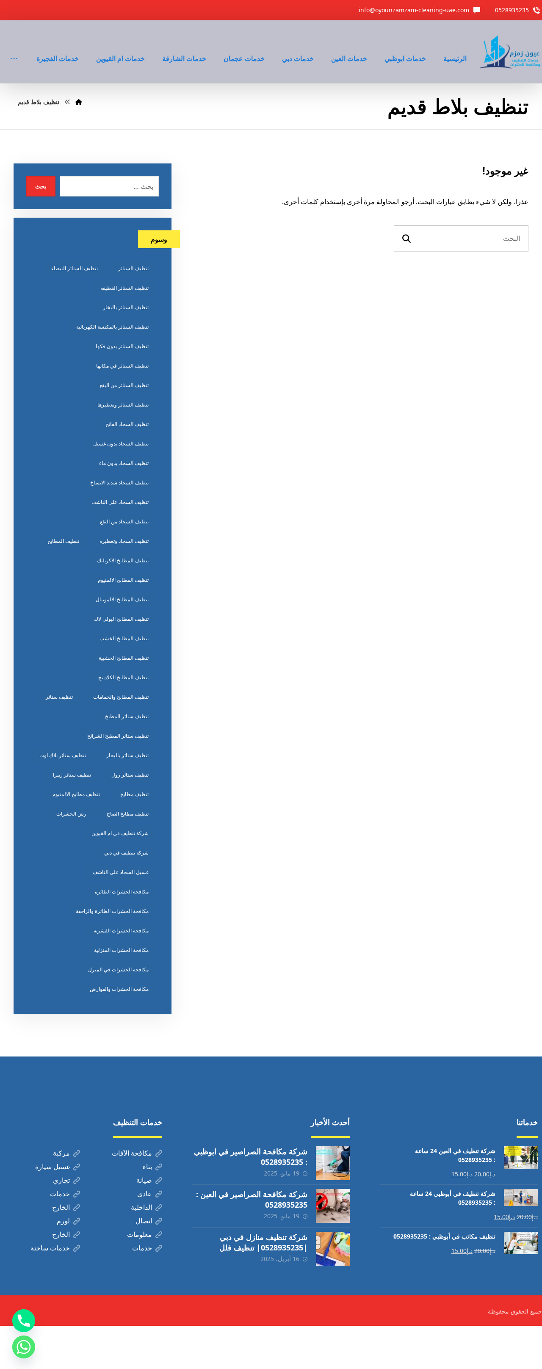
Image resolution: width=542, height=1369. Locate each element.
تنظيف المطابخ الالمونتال (122, 599)
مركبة (61, 1153)
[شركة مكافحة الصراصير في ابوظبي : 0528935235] (333, 1163)
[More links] (14, 47)
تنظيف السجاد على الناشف (120, 502)
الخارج (61, 1207)
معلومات (139, 1234)
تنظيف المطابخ (63, 541)
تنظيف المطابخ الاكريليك (123, 560)
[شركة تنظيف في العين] (511, 51)
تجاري (61, 1180)
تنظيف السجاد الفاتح (127, 424)
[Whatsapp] (23, 1347)
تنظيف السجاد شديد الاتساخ (119, 482)
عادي (144, 1193)
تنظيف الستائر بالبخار (126, 307)
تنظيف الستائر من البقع (124, 385)
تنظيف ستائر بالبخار (127, 755)
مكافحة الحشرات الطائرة (122, 891)
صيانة (144, 1180)
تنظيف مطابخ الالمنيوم (76, 794)
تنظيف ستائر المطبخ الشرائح (118, 735)
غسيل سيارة (52, 1166)
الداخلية (141, 1207)
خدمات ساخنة (50, 1248)
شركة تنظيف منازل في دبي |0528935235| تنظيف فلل (263, 1242)
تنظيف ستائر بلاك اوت (62, 755)
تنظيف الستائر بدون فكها (122, 346)
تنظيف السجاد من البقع (124, 521)
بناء (147, 1166)
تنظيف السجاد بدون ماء (124, 463)
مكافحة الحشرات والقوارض (119, 989)
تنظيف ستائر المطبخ (127, 716)
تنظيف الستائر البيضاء (74, 268)
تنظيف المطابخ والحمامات (121, 696)
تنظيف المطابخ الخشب (124, 638)
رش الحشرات (71, 813)
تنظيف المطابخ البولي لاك (121, 618)
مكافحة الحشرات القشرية (121, 930)
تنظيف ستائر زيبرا (72, 774)
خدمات (60, 1193)
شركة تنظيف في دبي (126, 852)
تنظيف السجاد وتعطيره (124, 541)
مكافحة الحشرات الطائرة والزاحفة (112, 911)
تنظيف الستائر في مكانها (122, 365)
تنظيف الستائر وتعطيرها (123, 404)
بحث (41, 186)
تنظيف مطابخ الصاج (128, 813)
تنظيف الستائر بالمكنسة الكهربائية (112, 326)
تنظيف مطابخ (134, 794)
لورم (63, 1220)
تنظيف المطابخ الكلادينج (123, 677)
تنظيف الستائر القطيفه (124, 287)
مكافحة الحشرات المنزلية (121, 950)
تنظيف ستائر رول (130, 774)
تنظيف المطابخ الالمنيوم (123, 580)
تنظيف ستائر (59, 696)
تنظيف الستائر (133, 268)
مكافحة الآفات (132, 1153)
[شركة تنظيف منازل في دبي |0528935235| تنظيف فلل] (333, 1249)
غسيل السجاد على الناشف (121, 872)
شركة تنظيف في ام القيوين (120, 833)
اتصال (144, 1220)
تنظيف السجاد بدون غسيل (121, 443)
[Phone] (23, 1320)
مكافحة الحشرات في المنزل (118, 969)
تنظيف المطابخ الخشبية (124, 657)
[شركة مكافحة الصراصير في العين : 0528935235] (333, 1206)
